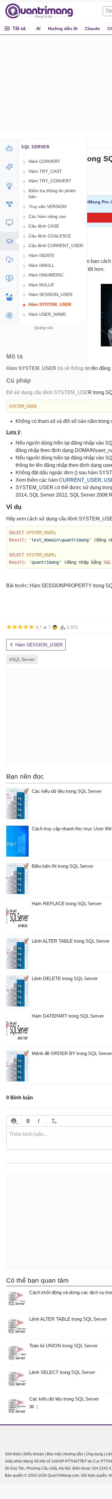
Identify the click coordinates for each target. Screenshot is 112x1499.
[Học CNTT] (9, 241)
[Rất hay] (31, 627)
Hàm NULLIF (41, 284)
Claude (92, 28)
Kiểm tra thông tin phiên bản (52, 193)
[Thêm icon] (13, 1120)
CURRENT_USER (80, 480)
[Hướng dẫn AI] (9, 185)
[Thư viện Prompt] (9, 167)
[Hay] (26, 627)
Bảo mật (54, 1454)
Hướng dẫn (73, 1454)
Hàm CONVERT (44, 161)
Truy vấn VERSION (47, 206)
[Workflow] (9, 204)
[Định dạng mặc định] (53, 1120)
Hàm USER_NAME (47, 314)
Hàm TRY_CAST (45, 171)
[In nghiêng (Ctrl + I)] (38, 1120)
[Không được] (9, 627)
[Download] (9, 259)
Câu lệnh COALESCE (50, 235)
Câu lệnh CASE (44, 226)
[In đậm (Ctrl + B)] (27, 1120)
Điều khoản (34, 1454)
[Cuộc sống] (9, 297)
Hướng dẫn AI (62, 28)
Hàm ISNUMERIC (46, 274)
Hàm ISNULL (41, 265)
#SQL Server (22, 659)
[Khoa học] (9, 315)
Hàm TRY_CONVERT (50, 180)
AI (38, 28)
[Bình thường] (20, 627)
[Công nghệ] (9, 222)
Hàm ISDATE (41, 255)
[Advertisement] (43, 370)
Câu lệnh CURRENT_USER (56, 245)
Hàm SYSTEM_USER (50, 304)
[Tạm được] (14, 627)
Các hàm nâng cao (47, 216)
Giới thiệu (13, 1454)
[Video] (9, 278)
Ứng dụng (94, 1454)
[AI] (9, 148)
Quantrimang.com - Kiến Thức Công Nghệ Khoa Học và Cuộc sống (42, 11)
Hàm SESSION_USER (50, 294)
